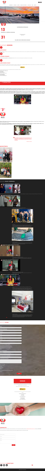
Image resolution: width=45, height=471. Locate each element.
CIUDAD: (1, 334)
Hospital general (2, 365)
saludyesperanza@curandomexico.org (31, 428)
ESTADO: (1, 336)
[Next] (10, 317)
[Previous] (3, 317)
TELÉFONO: (1, 339)
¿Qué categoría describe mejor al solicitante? (5, 344)
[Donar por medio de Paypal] (22, 389)
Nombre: (1, 326)
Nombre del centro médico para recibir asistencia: (5, 353)
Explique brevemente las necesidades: (4, 358)
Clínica (1, 366)
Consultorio (2, 367)
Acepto (1, 371)
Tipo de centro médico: (2, 364)
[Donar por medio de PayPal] (22, 67)
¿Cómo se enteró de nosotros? (3, 350)
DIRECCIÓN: (1, 331)
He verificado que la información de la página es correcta (6, 370)
